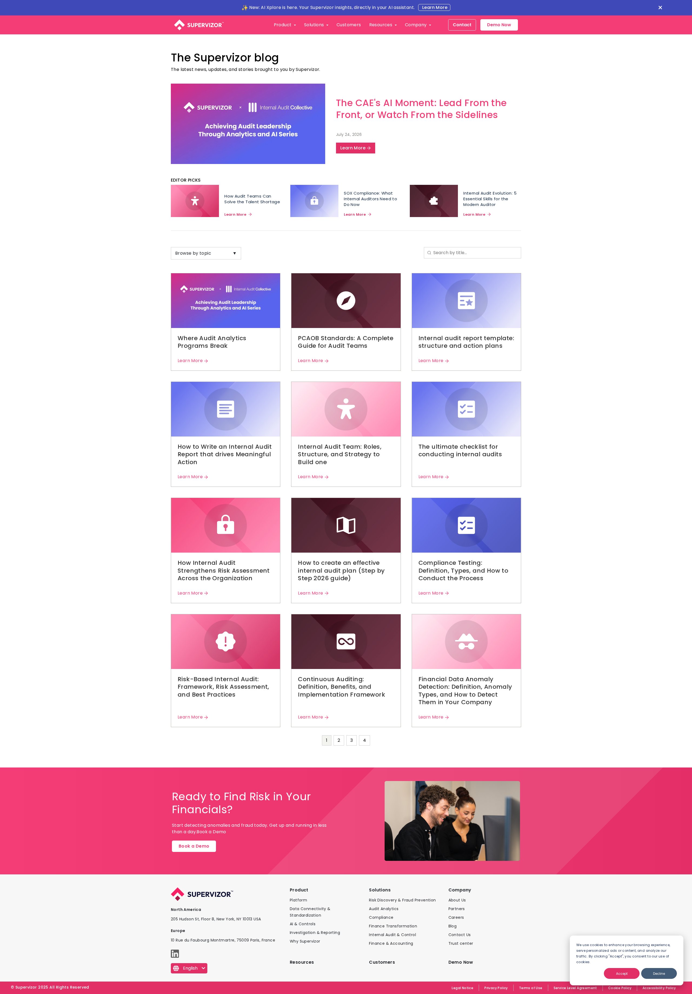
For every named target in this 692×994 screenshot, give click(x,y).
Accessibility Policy (659, 988)
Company (416, 25)
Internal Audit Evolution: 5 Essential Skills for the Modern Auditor (490, 198)
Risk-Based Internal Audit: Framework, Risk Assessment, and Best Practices (223, 687)
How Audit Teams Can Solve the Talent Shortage (252, 199)
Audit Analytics (383, 908)
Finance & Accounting (391, 943)
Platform (298, 900)
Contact (462, 25)
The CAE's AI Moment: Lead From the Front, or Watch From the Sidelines (421, 108)
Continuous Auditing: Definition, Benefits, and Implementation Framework (341, 687)
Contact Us (459, 934)
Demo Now (499, 25)
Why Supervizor (305, 941)
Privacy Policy (496, 988)
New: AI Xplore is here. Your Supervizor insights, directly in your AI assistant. (332, 7)
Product (283, 25)
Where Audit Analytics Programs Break (212, 342)
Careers (456, 917)
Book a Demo (194, 846)
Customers (349, 25)
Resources (381, 25)
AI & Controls (302, 924)
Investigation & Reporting (315, 932)
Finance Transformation (393, 926)
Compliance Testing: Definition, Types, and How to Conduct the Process (463, 570)
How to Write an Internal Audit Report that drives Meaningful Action (225, 454)
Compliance (381, 917)
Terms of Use (531, 988)
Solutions (314, 25)
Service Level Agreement (575, 988)
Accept (622, 973)
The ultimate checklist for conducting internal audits (460, 450)
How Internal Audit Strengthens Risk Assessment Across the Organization (224, 570)
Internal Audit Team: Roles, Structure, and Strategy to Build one (339, 454)
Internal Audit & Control (392, 934)
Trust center (460, 943)
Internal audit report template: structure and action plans (466, 342)
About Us (457, 900)
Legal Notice (462, 988)
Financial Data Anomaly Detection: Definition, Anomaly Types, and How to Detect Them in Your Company (465, 691)
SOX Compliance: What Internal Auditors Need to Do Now (370, 198)
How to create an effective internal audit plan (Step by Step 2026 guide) (341, 570)
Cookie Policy (619, 988)
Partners (456, 908)
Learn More (434, 7)
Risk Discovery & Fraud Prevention (402, 900)
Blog (452, 926)
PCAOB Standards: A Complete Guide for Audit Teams (345, 342)
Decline (659, 973)
